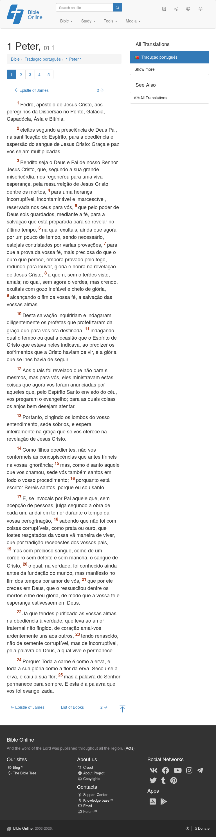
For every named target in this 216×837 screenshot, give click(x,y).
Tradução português (43, 59)
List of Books (72, 707)
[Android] (163, 801)
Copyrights (91, 778)
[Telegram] (200, 770)
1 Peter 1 (74, 59)
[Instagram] (189, 770)
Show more (144, 69)
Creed (88, 767)
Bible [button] (65, 21)
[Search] (117, 7)
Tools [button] (109, 21)
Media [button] (132, 21)
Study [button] (87, 21)
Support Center (95, 794)
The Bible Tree (24, 773)
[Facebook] (165, 770)
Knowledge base (98, 800)
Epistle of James (33, 90)
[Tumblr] (163, 780)
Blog (18, 767)
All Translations (153, 97)
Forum (90, 811)
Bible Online (35, 14)
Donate (203, 828)
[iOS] (153, 801)
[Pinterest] (173, 780)
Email (87, 805)
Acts (129, 748)
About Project (94, 773)
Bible (15, 59)
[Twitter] (153, 780)
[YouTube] (178, 770)
